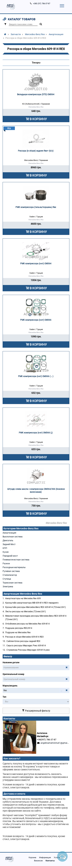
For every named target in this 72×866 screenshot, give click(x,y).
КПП (5, 548)
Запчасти (16, 34)
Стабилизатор (10, 575)
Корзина (32, 857)
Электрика (8, 586)
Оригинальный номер (13, 674)
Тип (4, 697)
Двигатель (8, 540)
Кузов (6, 552)
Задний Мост (9, 544)
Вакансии (38, 861)
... (61, 690)
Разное (6, 563)
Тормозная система (12, 583)
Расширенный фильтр (37, 710)
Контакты (50, 861)
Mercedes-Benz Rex (35, 34)
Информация (45, 857)
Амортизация (56, 34)
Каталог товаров (21, 19)
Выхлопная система (13, 536)
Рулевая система (11, 571)
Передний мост (10, 556)
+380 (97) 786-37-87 (41, 3)
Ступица (7, 579)
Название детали (11, 662)
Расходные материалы (14, 567)
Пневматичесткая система (16, 559)
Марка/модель (10, 685)
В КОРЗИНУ (38, 119)
